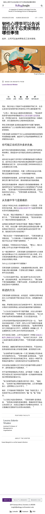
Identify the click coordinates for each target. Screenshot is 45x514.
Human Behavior (22, 17)
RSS (34, 511)
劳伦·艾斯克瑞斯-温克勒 (29, 115)
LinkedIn (15, 511)
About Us (7, 500)
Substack (25, 511)
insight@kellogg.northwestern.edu (22, 507)
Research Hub (35, 500)
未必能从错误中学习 (24, 208)
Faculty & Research (21, 500)
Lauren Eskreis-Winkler (10, 84)
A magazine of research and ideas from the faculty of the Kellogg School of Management (22, 10)
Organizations (8, 17)
